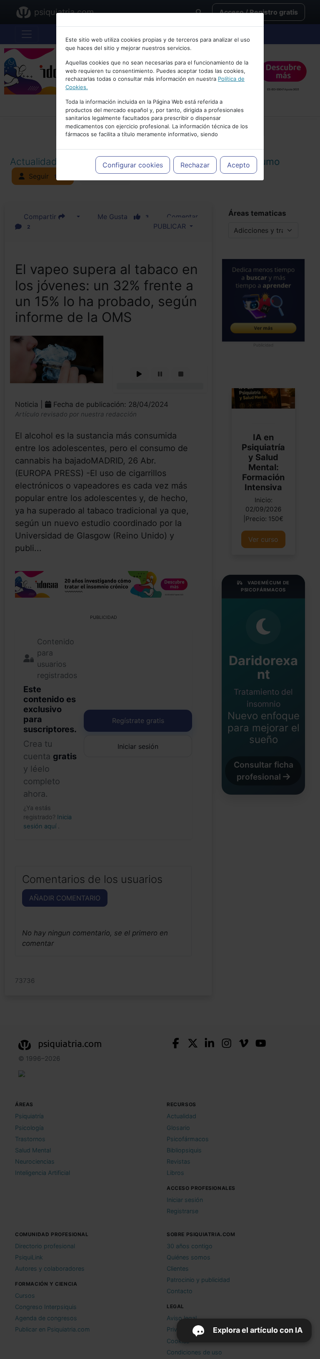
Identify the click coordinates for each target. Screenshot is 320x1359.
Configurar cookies (132, 165)
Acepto (238, 165)
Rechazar (195, 165)
